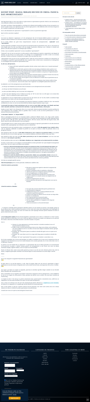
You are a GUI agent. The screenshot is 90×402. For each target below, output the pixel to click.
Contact (42, 2)
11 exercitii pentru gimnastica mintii (75, 37)
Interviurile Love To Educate (73, 57)
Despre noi (33, 2)
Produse (25, 2)
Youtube (75, 355)
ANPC (31, 399)
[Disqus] (30, 318)
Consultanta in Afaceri (71, 48)
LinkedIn (74, 357)
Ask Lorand (68, 46)
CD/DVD (45, 358)
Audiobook (45, 362)
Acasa (19, 2)
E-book (45, 355)
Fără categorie (69, 54)
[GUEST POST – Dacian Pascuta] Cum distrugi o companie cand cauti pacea (75, 20)
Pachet (45, 360)
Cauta (78, 13)
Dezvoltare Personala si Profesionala (75, 52)
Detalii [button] (14, 394)
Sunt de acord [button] (14, 398)
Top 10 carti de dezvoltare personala (75, 35)
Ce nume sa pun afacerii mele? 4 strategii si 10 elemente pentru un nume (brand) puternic (74, 40)
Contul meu (81, 2)
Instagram (75, 358)
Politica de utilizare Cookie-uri (42, 399)
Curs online (45, 364)
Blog (48, 2)
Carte (45, 353)
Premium (67, 63)
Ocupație (19, 368)
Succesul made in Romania (72, 66)
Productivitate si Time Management (75, 65)
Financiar (68, 56)
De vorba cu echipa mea (72, 50)
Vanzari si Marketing (71, 68)
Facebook (74, 353)
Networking (68, 61)
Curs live (45, 357)
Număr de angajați (11, 374)
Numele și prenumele (11, 362)
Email (6, 368)
